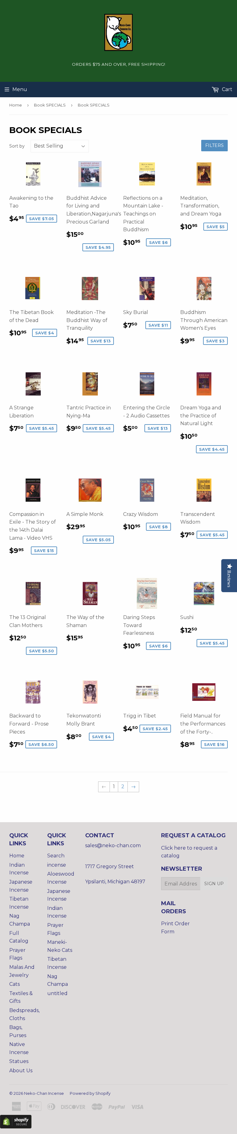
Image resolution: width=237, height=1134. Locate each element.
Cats (14, 984)
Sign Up (214, 883)
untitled (57, 993)
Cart (226, 89)
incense (56, 865)
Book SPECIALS (50, 105)
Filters (214, 145)
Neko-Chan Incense (44, 1093)
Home (15, 105)
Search (55, 856)
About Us (20, 1070)
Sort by (17, 146)
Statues (18, 1061)
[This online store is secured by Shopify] (15, 1127)
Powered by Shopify (90, 1093)
